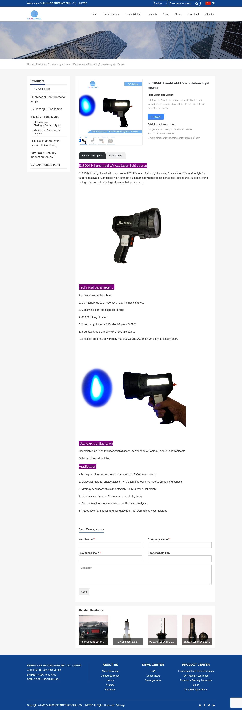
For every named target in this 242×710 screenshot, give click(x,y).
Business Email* (90, 553)
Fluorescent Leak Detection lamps (196, 671)
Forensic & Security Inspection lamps (196, 682)
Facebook (110, 689)
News (178, 14)
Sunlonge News (153, 680)
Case (165, 14)
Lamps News (153, 675)
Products (152, 14)
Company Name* (159, 539)
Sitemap (120, 705)
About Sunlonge (110, 671)
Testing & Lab (133, 14)
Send (84, 591)
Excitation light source (59, 64)
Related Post (115, 155)
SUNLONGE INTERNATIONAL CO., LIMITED (69, 705)
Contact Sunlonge (110, 675)
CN (213, 3)
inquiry (157, 116)
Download (193, 14)
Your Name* (87, 539)
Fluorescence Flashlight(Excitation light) (94, 64)
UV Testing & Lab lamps (195, 675)
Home (94, 14)
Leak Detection (112, 14)
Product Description (92, 155)
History (110, 680)
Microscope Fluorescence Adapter (47, 132)
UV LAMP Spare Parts (195, 689)
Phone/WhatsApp (159, 553)
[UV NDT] (34, 14)
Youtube (110, 684)
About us (210, 14)
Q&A (153, 671)
